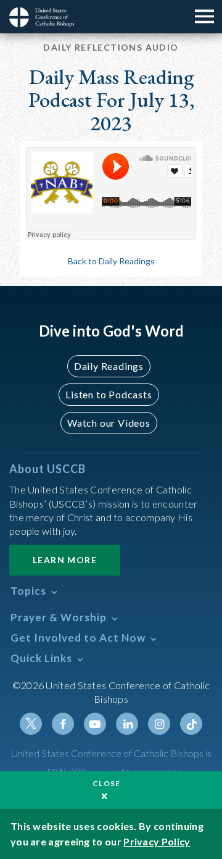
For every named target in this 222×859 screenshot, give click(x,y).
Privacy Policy (156, 841)
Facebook (63, 724)
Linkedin (127, 724)
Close (106, 783)
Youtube (95, 724)
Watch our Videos (108, 423)
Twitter (31, 724)
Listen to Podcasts (108, 394)
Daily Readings (109, 366)
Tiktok (191, 724)
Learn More (65, 560)
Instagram (159, 724)
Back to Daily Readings (111, 261)
